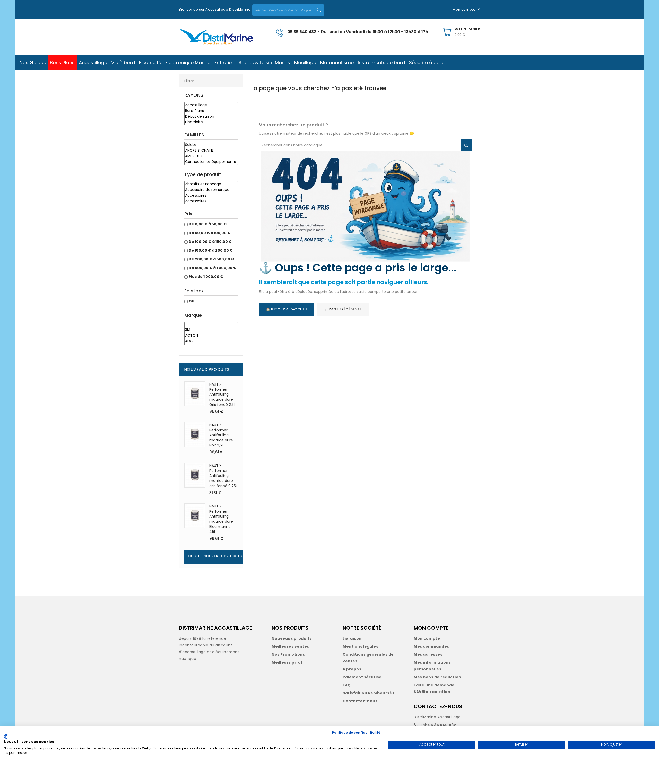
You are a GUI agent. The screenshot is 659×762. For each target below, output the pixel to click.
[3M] (211, 330)
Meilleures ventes (290, 646)
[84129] (211, 324)
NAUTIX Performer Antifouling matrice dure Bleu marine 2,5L (221, 519)
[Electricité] (211, 122)
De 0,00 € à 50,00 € (208, 224)
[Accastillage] (211, 105)
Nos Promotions (288, 654)
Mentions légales (360, 646)
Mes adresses (428, 654)
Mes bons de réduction (437, 677)
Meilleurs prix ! (287, 662)
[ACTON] (211, 335)
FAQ (347, 685)
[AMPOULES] (211, 156)
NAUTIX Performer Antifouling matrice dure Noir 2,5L (221, 435)
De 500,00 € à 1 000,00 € (212, 267)
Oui (192, 301)
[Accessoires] (211, 195)
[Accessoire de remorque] (211, 190)
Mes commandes (431, 646)
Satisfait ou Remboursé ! (368, 693)
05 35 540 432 (301, 32)
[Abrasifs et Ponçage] (211, 184)
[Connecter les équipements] (211, 162)
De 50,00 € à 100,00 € (209, 232)
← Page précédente (343, 309)
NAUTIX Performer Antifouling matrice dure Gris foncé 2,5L (222, 394)
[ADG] (211, 341)
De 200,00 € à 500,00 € (211, 259)
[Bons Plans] (211, 111)
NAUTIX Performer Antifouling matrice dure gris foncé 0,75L (223, 475)
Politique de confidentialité (356, 732)
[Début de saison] (211, 116)
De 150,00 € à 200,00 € (211, 250)
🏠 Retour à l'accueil (286, 309)
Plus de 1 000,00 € (206, 276)
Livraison (352, 638)
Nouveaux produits (292, 638)
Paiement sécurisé (362, 677)
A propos (352, 669)
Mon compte (427, 638)
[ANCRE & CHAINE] (211, 150)
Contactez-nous (360, 701)
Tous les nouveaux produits (214, 556)
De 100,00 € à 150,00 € (210, 241)
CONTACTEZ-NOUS (438, 706)
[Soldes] (211, 145)
